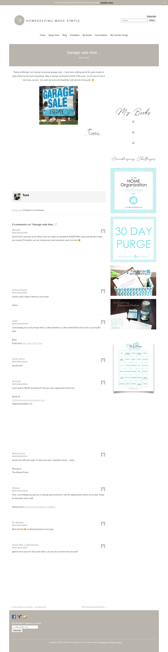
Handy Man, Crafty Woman (25, 545)
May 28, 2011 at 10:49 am (20, 323)
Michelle (16, 230)
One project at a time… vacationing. (28, 607)
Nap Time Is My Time (32, 343)
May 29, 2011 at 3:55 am (19, 490)
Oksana (16, 488)
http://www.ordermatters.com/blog (39, 507)
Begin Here (54, 35)
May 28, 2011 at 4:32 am (19, 232)
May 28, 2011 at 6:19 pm (19, 456)
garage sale (17, 210)
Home (43, 35)
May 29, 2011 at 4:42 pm (19, 525)
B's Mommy (18, 522)
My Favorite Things (119, 35)
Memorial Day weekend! (94, 607)
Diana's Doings (19, 290)
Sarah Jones (18, 359)
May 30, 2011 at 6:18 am (19, 547)
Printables (74, 35)
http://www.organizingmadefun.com (28, 400)
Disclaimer (103, 642)
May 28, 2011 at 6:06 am (19, 292)
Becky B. (16, 381)
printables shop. (106, 2)
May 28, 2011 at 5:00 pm (19, 384)
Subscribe (151, 16)
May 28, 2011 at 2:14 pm (19, 361)
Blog (64, 35)
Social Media (101, 35)
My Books (87, 35)
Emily (15, 321)
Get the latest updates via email (26, 623)
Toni (25, 195)
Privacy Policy (116, 642)
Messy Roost (18, 453)
